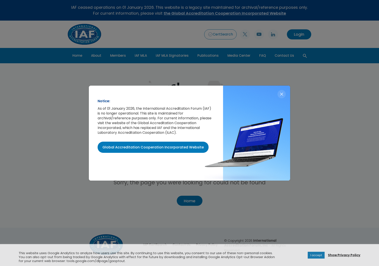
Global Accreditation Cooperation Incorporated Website (153, 147)
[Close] (281, 94)
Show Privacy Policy (344, 255)
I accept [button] (316, 255)
